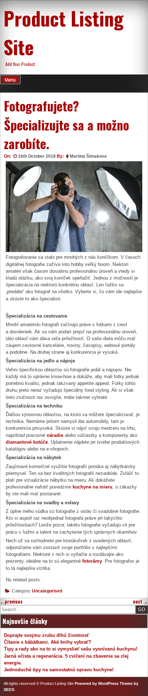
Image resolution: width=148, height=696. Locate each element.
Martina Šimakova (88, 156)
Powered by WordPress (97, 683)
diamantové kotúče (27, 442)
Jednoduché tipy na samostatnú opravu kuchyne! (59, 669)
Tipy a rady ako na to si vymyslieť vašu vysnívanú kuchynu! (70, 649)
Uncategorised (47, 590)
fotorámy (92, 561)
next (140, 601)
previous (11, 601)
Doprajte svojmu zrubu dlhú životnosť (46, 635)
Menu (10, 79)
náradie (55, 435)
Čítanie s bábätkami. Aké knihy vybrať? (47, 642)
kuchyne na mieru (92, 487)
